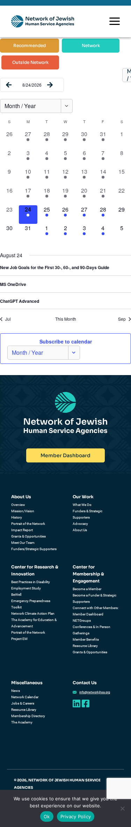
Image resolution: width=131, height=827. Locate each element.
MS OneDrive (13, 284)
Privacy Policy (75, 816)
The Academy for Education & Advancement (34, 623)
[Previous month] (9, 85)
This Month (65, 319)
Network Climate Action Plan (32, 613)
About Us (21, 496)
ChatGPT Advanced (19, 301)
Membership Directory (28, 716)
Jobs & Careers (22, 703)
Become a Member (87, 589)
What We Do (82, 505)
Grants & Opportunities (28, 536)
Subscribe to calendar (65, 341)
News (15, 691)
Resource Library (85, 646)
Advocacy (80, 524)
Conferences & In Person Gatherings (91, 630)
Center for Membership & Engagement (88, 573)
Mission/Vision (22, 511)
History (16, 517)
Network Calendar (24, 697)
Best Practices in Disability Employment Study (30, 585)
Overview (18, 505)
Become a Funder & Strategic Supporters (94, 598)
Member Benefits (86, 639)
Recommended (29, 45)
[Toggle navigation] (114, 21)
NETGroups (82, 620)
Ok (47, 816)
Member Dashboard (65, 455)
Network (91, 45)
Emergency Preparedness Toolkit (30, 604)
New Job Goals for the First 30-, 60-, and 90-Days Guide (54, 267)
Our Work (83, 496)
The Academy (21, 722)
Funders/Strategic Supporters (34, 549)
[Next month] (50, 85)
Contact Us (85, 682)
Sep (122, 319)
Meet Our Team (23, 543)
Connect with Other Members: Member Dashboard (95, 611)
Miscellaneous (27, 682)
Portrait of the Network (28, 524)
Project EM (19, 639)
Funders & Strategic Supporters (87, 514)
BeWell (16, 594)
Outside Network (30, 62)
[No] (122, 808)
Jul (8, 319)
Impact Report (22, 530)
